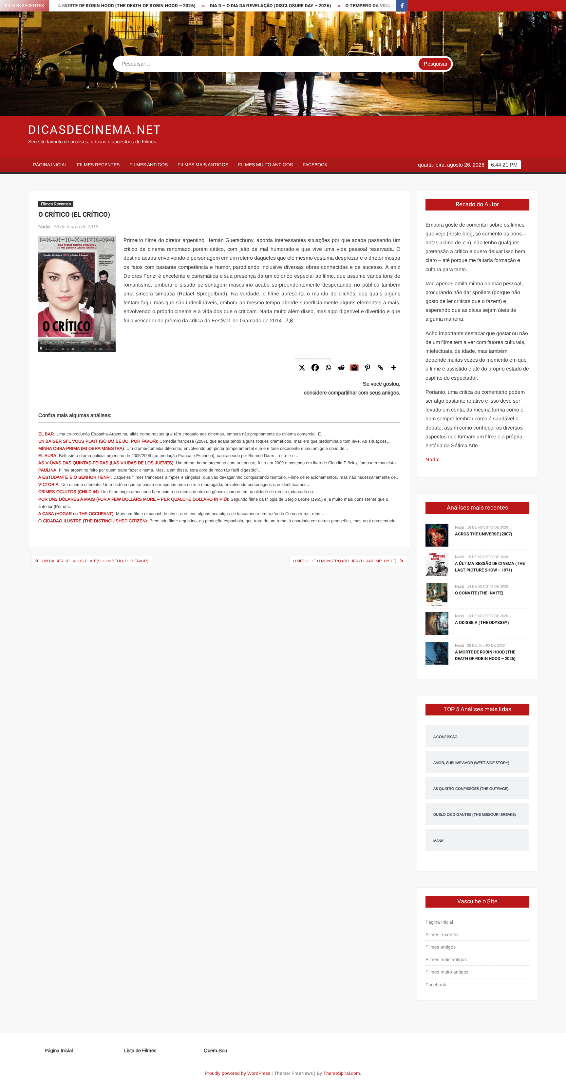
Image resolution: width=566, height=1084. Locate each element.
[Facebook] (315, 367)
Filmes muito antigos (265, 164)
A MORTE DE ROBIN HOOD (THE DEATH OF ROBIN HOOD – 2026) (96, 5)
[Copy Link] (381, 367)
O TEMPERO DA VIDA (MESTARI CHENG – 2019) (365, 5)
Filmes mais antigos (203, 164)
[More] (394, 367)
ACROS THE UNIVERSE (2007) (483, 534)
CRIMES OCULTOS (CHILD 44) (68, 491)
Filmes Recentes (56, 204)
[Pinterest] (367, 367)
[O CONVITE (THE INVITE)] (436, 593)
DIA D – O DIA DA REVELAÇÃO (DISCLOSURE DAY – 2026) (239, 5)
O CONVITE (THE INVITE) (479, 593)
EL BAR (46, 434)
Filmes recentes (98, 164)
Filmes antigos (148, 164)
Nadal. (433, 459)
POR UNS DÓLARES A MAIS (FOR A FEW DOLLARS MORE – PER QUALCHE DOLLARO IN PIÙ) (133, 499)
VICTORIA (48, 484)
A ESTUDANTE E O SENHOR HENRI (74, 477)
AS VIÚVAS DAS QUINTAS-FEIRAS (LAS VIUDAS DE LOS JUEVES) (105, 462)
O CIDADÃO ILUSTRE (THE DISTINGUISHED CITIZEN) (92, 520)
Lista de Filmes (140, 1050)
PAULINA (47, 470)
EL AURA (47, 455)
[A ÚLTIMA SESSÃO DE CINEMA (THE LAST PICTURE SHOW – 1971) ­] (436, 564)
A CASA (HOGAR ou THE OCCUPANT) (75, 513)
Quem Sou (215, 1050)
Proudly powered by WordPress (237, 1073)
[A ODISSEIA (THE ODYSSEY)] (436, 623)
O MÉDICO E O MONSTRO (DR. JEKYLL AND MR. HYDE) (344, 561)
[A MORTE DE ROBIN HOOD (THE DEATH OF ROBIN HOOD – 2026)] (436, 652)
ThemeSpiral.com (341, 1073)
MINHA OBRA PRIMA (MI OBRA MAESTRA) (81, 448)
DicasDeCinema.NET (94, 130)
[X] (302, 367)
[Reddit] (341, 367)
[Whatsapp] (328, 367)
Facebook (315, 164)
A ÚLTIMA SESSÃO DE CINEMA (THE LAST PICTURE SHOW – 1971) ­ (490, 566)
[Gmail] (354, 367)
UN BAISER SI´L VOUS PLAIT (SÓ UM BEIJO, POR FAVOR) (97, 441)
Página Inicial (50, 164)
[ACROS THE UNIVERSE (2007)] (436, 534)
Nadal (44, 226)
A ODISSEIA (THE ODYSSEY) (482, 622)
